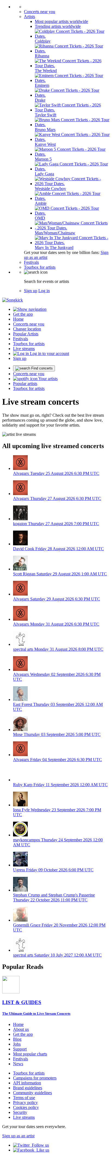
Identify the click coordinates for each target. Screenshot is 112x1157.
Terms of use (24, 1097)
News (18, 1063)
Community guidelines (32, 1092)
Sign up (30, 290)
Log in (44, 290)
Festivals (31, 262)
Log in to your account (49, 353)
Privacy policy (25, 1102)
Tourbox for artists (39, 267)
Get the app (23, 1034)
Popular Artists (25, 334)
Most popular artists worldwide (61, 21)
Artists (29, 16)
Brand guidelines (27, 1087)
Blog (17, 1039)
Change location (27, 329)
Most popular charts (30, 1054)
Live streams (24, 348)
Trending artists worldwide (58, 26)
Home (18, 319)
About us (21, 1029)
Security (20, 1112)
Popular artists (25, 383)
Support (20, 1049)
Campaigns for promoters (35, 1078)
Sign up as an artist (18, 1136)
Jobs (17, 1044)
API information (27, 1083)
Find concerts (41, 368)
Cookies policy (26, 1107)
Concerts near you (39, 11)
